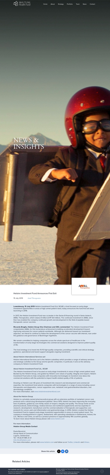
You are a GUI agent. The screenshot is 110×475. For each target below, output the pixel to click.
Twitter (70, 442)
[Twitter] (59, 451)
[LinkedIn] (66, 451)
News (85, 3)
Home (45, 3)
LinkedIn (77, 442)
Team (78, 3)
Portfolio (70, 3)
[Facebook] (62, 451)
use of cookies (44, 472)
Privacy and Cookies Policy (71, 473)
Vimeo (86, 442)
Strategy (61, 3)
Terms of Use (59, 473)
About (53, 3)
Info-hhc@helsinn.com (22, 440)
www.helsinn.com (57, 419)
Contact (92, 3)
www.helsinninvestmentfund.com (47, 391)
